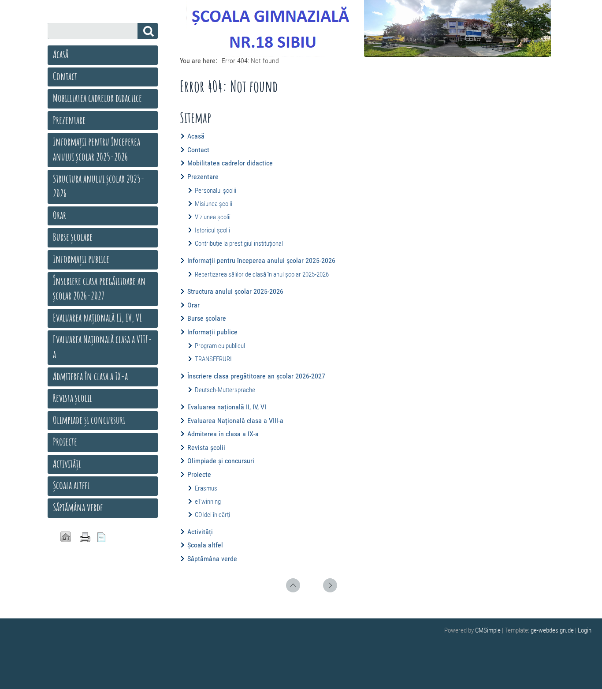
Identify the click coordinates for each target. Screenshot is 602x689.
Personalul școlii (215, 191)
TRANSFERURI (213, 359)
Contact (198, 150)
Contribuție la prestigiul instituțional (239, 243)
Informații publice (212, 332)
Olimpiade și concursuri (220, 461)
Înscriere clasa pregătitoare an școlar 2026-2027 (256, 376)
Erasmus (206, 488)
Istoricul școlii (212, 230)
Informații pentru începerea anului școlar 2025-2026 (261, 260)
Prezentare (203, 176)
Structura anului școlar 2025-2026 (235, 291)
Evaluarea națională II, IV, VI (226, 407)
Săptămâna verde (212, 558)
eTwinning (208, 502)
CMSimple (488, 630)
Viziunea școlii (212, 217)
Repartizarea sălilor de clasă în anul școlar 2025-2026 (262, 274)
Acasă (195, 136)
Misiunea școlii (213, 204)
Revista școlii (206, 447)
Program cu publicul (220, 346)
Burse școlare (206, 318)
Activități (200, 532)
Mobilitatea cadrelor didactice (230, 163)
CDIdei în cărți (212, 515)
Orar (193, 305)
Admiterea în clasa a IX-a (223, 434)
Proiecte (199, 474)
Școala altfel (205, 545)
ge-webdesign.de (552, 630)
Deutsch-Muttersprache (225, 390)
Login (584, 630)
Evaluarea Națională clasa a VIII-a (235, 420)
